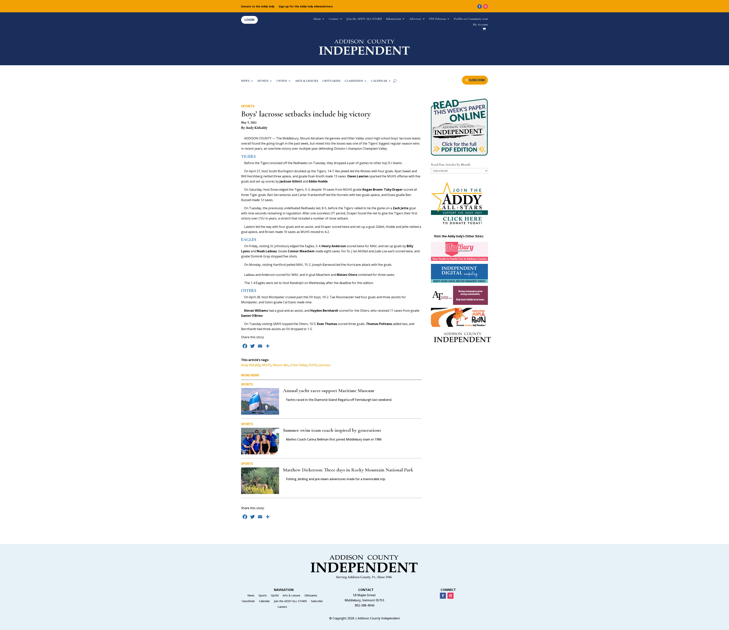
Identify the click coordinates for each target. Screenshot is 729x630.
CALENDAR (379, 81)
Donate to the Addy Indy (258, 6)
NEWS (245, 81)
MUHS (266, 365)
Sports (247, 106)
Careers (282, 607)
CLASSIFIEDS (354, 81)
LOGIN (249, 20)
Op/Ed (275, 595)
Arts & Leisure (291, 595)
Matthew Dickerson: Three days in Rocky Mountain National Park (348, 470)
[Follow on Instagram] (485, 6)
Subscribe (317, 601)
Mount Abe (281, 365)
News (250, 595)
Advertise (415, 19)
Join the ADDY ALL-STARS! (364, 19)
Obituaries (311, 595)
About (317, 19)
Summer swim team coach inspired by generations (332, 430)
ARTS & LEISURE (306, 81)
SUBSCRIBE (477, 80)
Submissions (393, 19)
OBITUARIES (331, 81)
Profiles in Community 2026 (471, 19)
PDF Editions (437, 19)
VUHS (313, 365)
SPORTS (262, 81)
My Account (480, 24)
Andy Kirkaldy (250, 365)
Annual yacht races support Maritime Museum (328, 390)
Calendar (264, 601)
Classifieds (248, 601)
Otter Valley (298, 365)
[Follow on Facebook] (479, 6)
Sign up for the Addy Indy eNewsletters (306, 6)
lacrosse (324, 365)
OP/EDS (281, 81)
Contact (334, 19)
